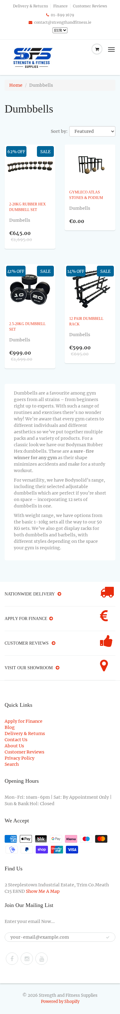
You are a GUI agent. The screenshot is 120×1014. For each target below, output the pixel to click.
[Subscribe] (108, 937)
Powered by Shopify (60, 1001)
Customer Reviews (90, 6)
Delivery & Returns (30, 6)
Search (12, 764)
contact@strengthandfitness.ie (62, 22)
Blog (10, 727)
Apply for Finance (23, 721)
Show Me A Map (43, 891)
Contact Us (16, 739)
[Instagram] (27, 958)
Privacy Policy (19, 758)
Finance (60, 6)
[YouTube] (41, 958)
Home (15, 85)
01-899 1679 (62, 15)
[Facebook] (12, 958)
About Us (14, 746)
